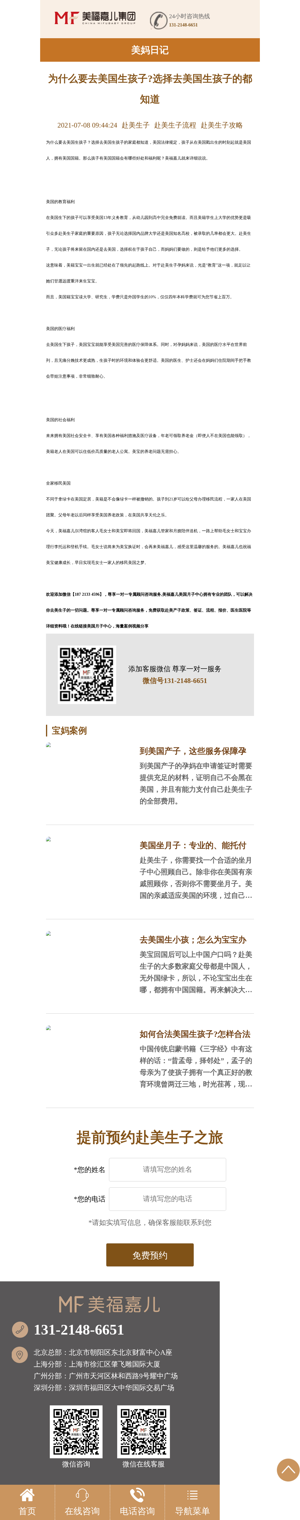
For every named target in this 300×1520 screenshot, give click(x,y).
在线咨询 (82, 1511)
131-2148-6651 (79, 1329)
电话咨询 (137, 1511)
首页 (27, 1511)
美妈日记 (150, 50)
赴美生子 (136, 125)
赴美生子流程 (175, 125)
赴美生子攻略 (222, 125)
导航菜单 (192, 1511)
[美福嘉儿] (95, 18)
